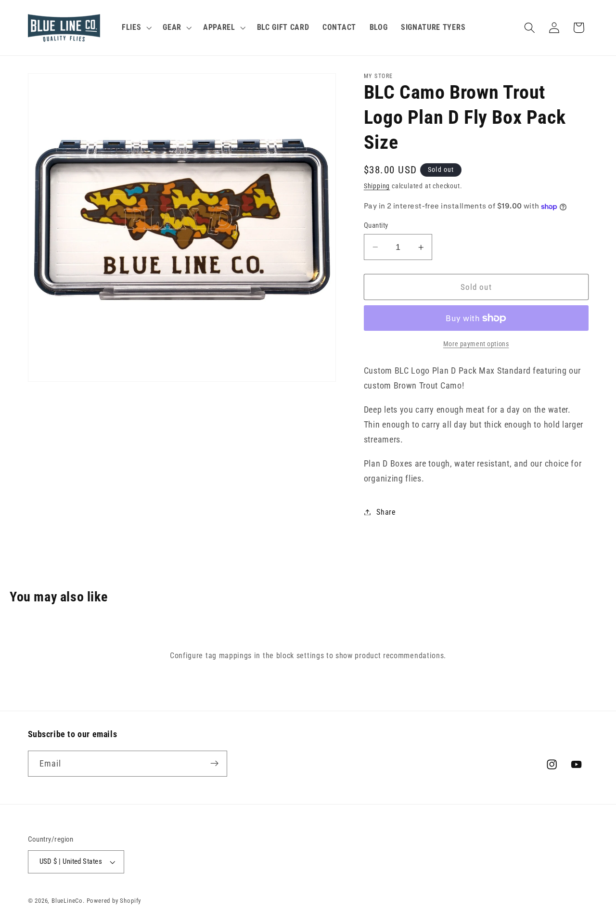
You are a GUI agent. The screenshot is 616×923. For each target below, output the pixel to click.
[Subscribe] (214, 764)
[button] (135, 27)
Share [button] (386, 512)
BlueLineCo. (68, 900)
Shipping (377, 186)
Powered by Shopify (114, 900)
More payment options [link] (476, 344)
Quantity (376, 225)
